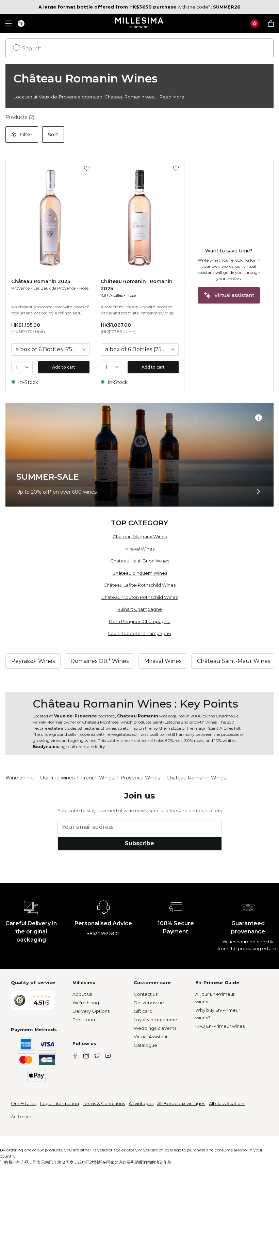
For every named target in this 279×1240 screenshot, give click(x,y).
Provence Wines (140, 778)
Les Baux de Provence (54, 288)
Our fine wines (57, 778)
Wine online (19, 778)
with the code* (124, 7)
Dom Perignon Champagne (139, 621)
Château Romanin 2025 (40, 281)
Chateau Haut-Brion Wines (139, 560)
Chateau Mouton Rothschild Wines (139, 597)
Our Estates (23, 1103)
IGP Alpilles (112, 295)
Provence (20, 288)
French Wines (97, 778)
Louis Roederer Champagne (139, 633)
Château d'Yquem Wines (139, 573)
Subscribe (139, 843)
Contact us (146, 994)
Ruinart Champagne (139, 609)
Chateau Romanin (137, 715)
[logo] (139, 23)
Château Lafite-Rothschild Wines (139, 585)
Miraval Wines (139, 549)
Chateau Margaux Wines (140, 536)
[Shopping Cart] (271, 23)
